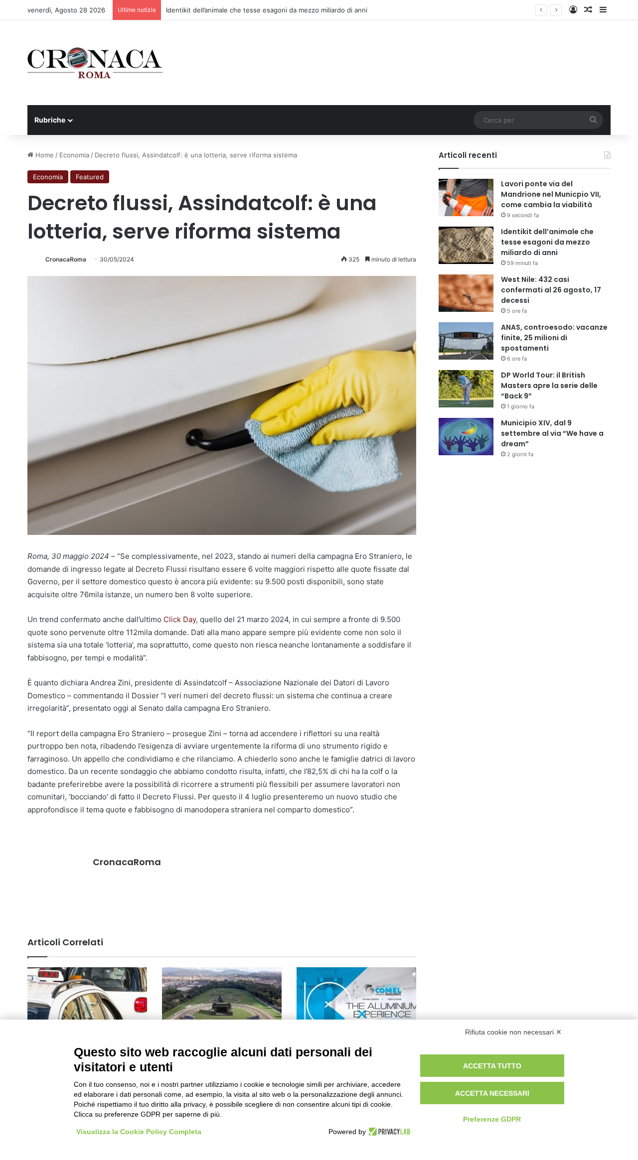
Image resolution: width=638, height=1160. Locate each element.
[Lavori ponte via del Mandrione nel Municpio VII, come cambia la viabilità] (466, 197)
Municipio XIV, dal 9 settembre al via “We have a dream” (552, 433)
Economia (74, 155)
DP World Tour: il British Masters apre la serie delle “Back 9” (549, 385)
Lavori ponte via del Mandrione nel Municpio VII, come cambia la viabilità (551, 194)
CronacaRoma (65, 259)
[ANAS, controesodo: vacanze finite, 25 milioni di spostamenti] (466, 341)
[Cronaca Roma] (95, 62)
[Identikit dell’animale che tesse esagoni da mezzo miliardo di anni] (466, 245)
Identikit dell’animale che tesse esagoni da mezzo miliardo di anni (266, 10)
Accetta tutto (492, 1066)
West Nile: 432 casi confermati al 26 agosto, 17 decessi (551, 289)
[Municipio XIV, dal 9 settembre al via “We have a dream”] (466, 436)
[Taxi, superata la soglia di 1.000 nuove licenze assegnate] (87, 1000)
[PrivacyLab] (388, 1132)
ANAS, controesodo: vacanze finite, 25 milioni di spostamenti (554, 337)
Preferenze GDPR (492, 1119)
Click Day (179, 619)
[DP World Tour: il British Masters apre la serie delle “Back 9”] (466, 388)
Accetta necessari (492, 1093)
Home (43, 155)
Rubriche (49, 120)
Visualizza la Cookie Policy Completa (138, 1132)
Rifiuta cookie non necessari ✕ (513, 1032)
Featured (90, 177)
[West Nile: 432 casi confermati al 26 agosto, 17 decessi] (466, 293)
